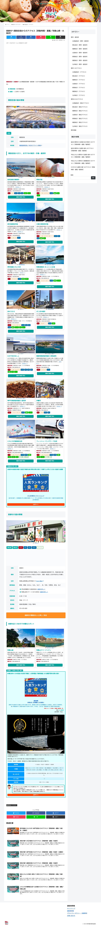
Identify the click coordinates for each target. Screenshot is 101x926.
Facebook (21, 353)
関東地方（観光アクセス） (80, 110)
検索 (72, 175)
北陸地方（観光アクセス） (80, 114)
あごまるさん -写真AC (21, 398)
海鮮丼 (55, 193)
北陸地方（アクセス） (79, 83)
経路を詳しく (41, 589)
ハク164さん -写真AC (50, 353)
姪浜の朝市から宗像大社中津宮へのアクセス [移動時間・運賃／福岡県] (83, 143)
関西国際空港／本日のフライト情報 (30, 145)
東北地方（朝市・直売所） (80, 45)
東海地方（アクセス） (79, 87)
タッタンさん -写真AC (21, 647)
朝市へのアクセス (76, 68)
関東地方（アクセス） (79, 79)
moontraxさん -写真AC (50, 647)
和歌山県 (9, 547)
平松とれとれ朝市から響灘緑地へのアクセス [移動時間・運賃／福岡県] (83, 162)
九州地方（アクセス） (79, 95)
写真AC (21, 177)
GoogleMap (39, 581)
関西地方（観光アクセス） (80, 122)
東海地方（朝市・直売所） (80, 56)
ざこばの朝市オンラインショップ (35, 495)
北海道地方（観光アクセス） (81, 103)
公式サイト (21, 309)
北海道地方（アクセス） (79, 72)
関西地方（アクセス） (12, 805)
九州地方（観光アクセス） (80, 126)
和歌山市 (15, 547)
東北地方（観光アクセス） (80, 107)
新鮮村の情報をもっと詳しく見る (36, 615)
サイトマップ (71, 908)
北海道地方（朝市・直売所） (81, 41)
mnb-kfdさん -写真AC (36, 128)
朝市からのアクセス (77, 99)
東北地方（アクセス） (79, 76)
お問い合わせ (71, 915)
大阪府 (8, 133)
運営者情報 (70, 911)
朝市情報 (73, 130)
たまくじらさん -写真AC (50, 264)
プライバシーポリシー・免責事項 (77, 913)
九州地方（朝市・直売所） (80, 64)
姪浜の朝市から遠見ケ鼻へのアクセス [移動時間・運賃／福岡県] (82, 149)
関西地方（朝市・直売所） (80, 60)
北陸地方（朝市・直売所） (80, 52)
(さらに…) (18, 187)
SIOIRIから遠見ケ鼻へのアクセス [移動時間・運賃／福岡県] (83, 168)
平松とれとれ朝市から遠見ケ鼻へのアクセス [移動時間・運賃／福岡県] (83, 156)
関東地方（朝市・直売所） (80, 48)
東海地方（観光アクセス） (80, 118)
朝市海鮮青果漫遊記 (22, 264)
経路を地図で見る (20, 197)
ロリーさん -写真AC (51, 177)
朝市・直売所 (75, 37)
